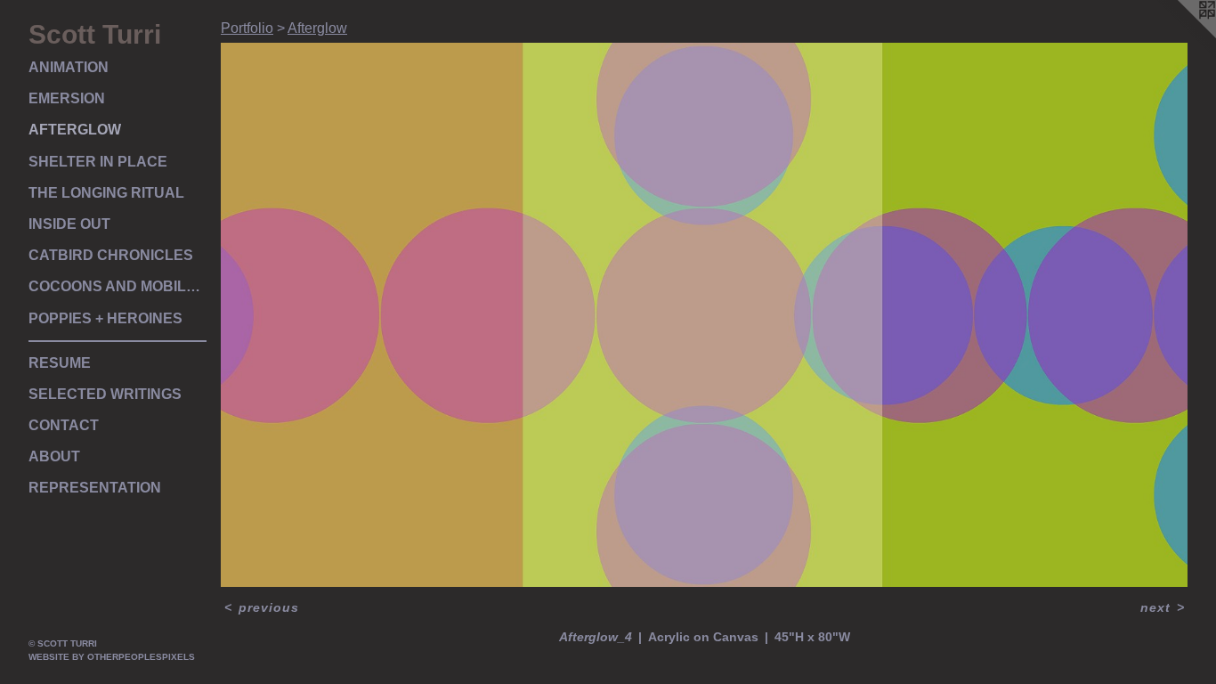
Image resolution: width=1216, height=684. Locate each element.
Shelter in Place (97, 161)
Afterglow (74, 129)
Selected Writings (105, 394)
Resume (59, 362)
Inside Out (69, 224)
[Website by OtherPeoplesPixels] (1180, 35)
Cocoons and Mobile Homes (117, 286)
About (54, 456)
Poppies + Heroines (105, 318)
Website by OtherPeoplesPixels (111, 657)
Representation (94, 487)
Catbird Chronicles (110, 255)
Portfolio (247, 28)
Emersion (66, 98)
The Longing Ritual (106, 192)
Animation (68, 67)
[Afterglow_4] (704, 315)
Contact (63, 425)
